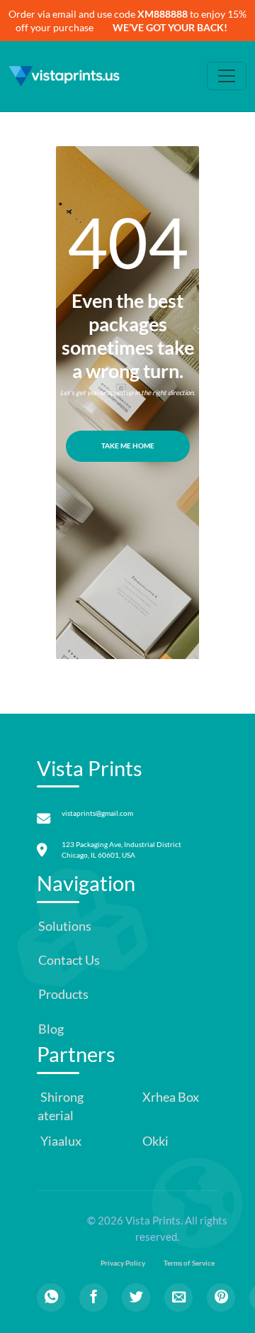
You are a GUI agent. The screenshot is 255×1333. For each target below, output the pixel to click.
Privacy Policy (123, 1263)
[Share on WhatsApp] (51, 1297)
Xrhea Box (169, 1097)
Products (63, 994)
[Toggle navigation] (226, 76)
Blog (51, 1029)
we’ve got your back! (170, 27)
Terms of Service (189, 1263)
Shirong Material (55, 1106)
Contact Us (69, 960)
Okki (154, 1141)
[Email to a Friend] (178, 1297)
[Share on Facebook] (93, 1297)
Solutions (64, 926)
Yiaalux (59, 1141)
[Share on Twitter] (136, 1297)
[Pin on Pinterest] (221, 1297)
